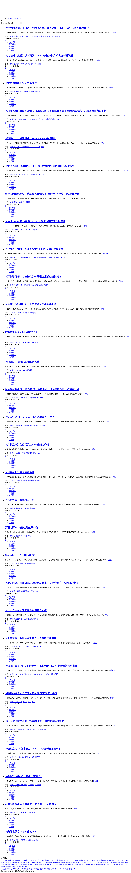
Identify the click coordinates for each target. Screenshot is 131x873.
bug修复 (33, 342)
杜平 (47, 862)
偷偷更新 (32, 398)
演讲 (30, 202)
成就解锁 (42, 285)
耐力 (22, 508)
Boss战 (25, 370)
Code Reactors (37, 674)
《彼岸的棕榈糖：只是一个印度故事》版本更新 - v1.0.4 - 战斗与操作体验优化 (47, 28)
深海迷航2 (17, 174)
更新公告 (29, 91)
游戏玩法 (36, 729)
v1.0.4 (51, 36)
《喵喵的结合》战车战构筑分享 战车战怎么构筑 (31, 693)
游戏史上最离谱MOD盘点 (49, 860)
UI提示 (120, 860)
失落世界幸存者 (19, 840)
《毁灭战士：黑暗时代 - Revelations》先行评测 (30, 138)
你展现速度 (35, 285)
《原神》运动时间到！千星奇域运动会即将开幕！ (32, 304)
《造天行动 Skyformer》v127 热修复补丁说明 (29, 417)
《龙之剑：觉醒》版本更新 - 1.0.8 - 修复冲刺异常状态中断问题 (39, 55)
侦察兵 (23, 453)
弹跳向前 (39, 646)
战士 (33, 702)
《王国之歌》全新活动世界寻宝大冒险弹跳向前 (30, 638)
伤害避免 (31, 508)
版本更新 (27, 64)
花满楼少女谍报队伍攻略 (115, 864)
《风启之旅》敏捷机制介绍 (19, 500)
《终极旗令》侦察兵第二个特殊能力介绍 (27, 444)
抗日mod (89, 864)
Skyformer (38, 425)
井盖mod (81, 862)
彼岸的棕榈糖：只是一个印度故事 (26, 36)
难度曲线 (36, 860)
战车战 (25, 702)
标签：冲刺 (17, 18)
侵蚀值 (32, 563)
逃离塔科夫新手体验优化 (112, 862)
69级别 (31, 591)
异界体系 (74, 862)
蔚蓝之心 (17, 812)
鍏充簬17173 (5, 869)
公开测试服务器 (43, 119)
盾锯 (42, 147)
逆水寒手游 (18, 342)
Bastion (20, 370)
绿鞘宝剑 (82, 864)
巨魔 (33, 840)
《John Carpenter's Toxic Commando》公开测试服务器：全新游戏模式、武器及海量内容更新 (55, 110)
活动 (22, 646)
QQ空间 (12, 42)
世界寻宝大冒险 (30, 646)
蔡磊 (15, 202)
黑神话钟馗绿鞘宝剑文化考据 (59, 862)
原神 (15, 313)
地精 (57, 119)
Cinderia (16, 563)
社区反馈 (41, 174)
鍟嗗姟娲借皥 (38, 869)
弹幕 (30, 370)
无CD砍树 (26, 342)
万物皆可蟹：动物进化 (22, 285)
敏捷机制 (17, 508)
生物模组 (34, 174)
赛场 (34, 313)
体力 (26, 508)
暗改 (27, 398)
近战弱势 (114, 860)
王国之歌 (17, 646)
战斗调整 (57, 36)
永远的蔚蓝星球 (19, 398)
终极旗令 (17, 453)
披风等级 (39, 398)
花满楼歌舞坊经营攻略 (85, 860)
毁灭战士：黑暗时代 (21, 147)
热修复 (35, 230)
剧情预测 (95, 864)
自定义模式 (29, 729)
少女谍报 (4, 860)
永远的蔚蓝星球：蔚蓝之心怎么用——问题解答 (30, 804)
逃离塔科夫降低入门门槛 (68, 860)
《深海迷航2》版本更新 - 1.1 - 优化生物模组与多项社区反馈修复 (40, 166)
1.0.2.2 (30, 230)
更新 (45, 257)
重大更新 (24, 481)
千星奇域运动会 (23, 313)
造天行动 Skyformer (21, 425)
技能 (29, 536)
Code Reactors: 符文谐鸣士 (23, 674)
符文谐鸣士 (47, 674)
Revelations (33, 147)
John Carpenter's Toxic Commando (25, 119)
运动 (31, 313)
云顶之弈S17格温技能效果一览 (21, 527)
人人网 (11, 51)
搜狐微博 (12, 48)
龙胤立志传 (18, 619)
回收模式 (52, 119)
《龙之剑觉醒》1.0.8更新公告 (21, 83)
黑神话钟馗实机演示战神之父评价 (20, 860)
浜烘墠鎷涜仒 (16, 869)
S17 (22, 536)
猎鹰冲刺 (29, 453)
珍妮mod (102, 864)
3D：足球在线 (19, 729)
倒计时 (25, 202)
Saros (16, 370)
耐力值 (35, 619)
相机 (25, 785)
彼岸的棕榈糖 (44, 36)
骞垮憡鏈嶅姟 (27, 869)
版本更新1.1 (26, 174)
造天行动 (31, 425)
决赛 (36, 591)
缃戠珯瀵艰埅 (70, 869)
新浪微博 (12, 44)
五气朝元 (39, 342)
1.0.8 (32, 64)
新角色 (30, 481)
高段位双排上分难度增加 (93, 862)
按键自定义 (51, 257)
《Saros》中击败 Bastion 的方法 (22, 361)
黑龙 (37, 840)
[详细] (114, 32)
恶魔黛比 (36, 481)
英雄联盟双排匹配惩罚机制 (48, 864)
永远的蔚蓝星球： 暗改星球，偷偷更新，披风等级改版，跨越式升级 (42, 389)
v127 (44, 425)
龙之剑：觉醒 (19, 64)
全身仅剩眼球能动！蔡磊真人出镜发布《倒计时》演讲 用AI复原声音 (42, 193)
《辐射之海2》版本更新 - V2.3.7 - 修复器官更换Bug (32, 748)
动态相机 (31, 785)
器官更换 (38, 757)
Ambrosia (17, 230)
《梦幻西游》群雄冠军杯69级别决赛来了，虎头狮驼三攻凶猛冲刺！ (42, 582)
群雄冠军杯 (25, 591)
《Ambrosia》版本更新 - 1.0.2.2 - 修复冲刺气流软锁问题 (35, 221)
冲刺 (12, 36)
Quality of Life (60, 257)
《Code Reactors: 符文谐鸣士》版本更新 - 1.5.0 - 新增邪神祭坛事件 (41, 665)
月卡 (26, 812)
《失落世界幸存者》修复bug (20, 831)
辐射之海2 (17, 757)
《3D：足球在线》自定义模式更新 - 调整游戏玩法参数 (34, 721)
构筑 (29, 702)
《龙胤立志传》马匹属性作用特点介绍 (26, 610)
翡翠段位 (41, 862)
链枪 (38, 147)
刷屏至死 (17, 481)
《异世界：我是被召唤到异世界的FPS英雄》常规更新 (34, 249)
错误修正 (38, 64)
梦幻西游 (17, 591)
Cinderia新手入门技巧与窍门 (20, 555)
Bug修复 (32, 757)
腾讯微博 (12, 46)
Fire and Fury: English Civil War (16, 867)
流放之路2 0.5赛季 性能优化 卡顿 (26, 864)
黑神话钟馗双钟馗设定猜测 (68, 864)
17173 (3, 18)
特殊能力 (36, 453)
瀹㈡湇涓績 (59, 869)
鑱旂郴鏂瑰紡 (49, 869)
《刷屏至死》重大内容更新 (19, 472)
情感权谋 (8, 862)
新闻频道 (9, 18)
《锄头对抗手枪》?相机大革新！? (23, 776)
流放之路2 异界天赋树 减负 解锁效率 (24, 862)
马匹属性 (26, 619)
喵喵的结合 (18, 702)
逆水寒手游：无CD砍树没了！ (21, 332)
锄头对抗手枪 (19, 785)
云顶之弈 (17, 536)
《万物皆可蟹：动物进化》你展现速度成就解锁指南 (33, 276)
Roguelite (23, 563)
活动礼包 (31, 812)
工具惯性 (38, 785)
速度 (48, 285)
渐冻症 (20, 202)
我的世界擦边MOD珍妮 (102, 860)
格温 (25, 536)
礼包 (22, 812)
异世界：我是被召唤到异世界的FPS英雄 (28, 257)
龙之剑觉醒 (18, 91)
